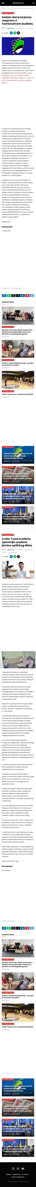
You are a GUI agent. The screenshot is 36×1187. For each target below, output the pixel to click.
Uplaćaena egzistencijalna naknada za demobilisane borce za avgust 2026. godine (17, 476)
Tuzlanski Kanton (8, 13)
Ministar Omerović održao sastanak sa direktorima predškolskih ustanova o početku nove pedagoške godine (17, 332)
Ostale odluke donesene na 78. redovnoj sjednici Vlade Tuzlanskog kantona (18, 455)
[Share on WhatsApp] (14, 32)
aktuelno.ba (10, 28)
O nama (8, 1174)
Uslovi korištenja (18, 1177)
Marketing (16, 1174)
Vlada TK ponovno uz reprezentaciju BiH (17, 394)
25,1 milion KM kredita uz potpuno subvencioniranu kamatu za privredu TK (16, 516)
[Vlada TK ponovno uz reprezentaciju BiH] (18, 380)
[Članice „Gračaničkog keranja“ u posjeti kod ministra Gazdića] (18, 349)
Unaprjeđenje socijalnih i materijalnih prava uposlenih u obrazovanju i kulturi (17, 496)
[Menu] (3, 3)
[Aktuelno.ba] (18, 3)
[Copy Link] (18, 32)
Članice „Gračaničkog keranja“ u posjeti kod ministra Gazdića (18, 364)
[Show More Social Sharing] (22, 32)
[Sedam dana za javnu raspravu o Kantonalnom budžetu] (18, 46)
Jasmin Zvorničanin (9, 921)
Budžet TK (6, 288)
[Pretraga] (33, 3)
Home (3, 8)
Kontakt (25, 1174)
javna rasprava (16, 288)
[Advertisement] (18, 105)
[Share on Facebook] (11, 32)
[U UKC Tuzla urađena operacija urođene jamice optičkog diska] (18, 570)
